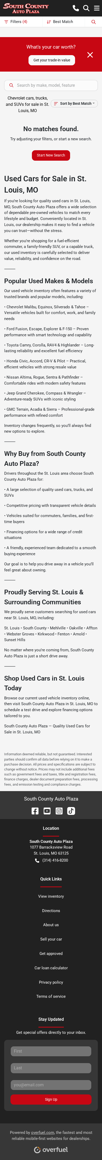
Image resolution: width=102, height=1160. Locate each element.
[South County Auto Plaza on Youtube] (45, 811)
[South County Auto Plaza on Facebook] (33, 811)
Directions (51, 910)
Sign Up (51, 1099)
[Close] (90, 55)
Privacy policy (51, 982)
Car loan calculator (51, 968)
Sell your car (51, 939)
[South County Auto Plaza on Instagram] (57, 811)
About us (51, 925)
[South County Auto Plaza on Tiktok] (69, 811)
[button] (76, 8)
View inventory (51, 896)
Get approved (51, 953)
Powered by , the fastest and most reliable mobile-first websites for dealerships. (51, 1135)
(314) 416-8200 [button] (55, 860)
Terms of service (51, 996)
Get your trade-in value (51, 60)
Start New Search (51, 155)
